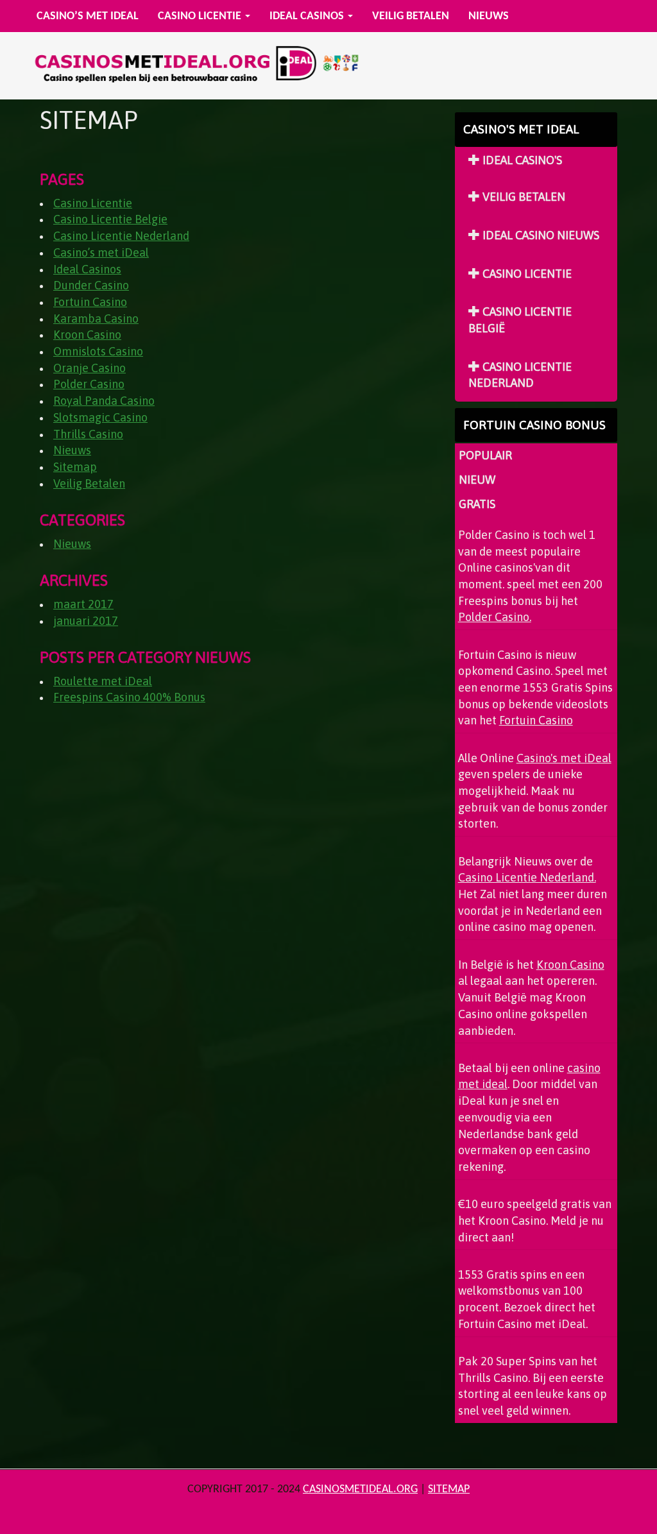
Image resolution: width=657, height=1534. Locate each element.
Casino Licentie (92, 203)
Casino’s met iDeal (88, 16)
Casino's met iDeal (563, 758)
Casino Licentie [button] (201, 16)
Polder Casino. (494, 617)
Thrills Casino (88, 434)
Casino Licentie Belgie (110, 219)
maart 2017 (83, 604)
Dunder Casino (91, 285)
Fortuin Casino (90, 302)
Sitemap (75, 466)
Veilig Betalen (410, 16)
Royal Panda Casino (104, 400)
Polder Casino (88, 384)
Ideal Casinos (87, 269)
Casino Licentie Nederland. (527, 877)
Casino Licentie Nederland (121, 236)
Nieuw (477, 479)
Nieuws (488, 16)
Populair (485, 455)
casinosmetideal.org (360, 1489)
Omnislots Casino (98, 351)
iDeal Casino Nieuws (539, 235)
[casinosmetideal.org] (194, 66)
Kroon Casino (87, 334)
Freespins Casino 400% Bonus (129, 697)
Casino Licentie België (520, 320)
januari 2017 (85, 620)
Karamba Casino (96, 318)
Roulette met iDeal (102, 681)
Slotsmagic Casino (100, 417)
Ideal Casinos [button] (307, 16)
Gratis (477, 504)
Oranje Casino (89, 368)
